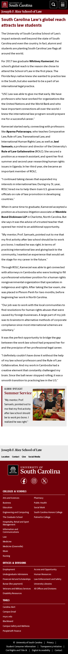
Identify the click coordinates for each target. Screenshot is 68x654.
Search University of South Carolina (53, 4)
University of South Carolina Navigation (62, 4)
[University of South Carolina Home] (16, 4)
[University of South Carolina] (34, 470)
